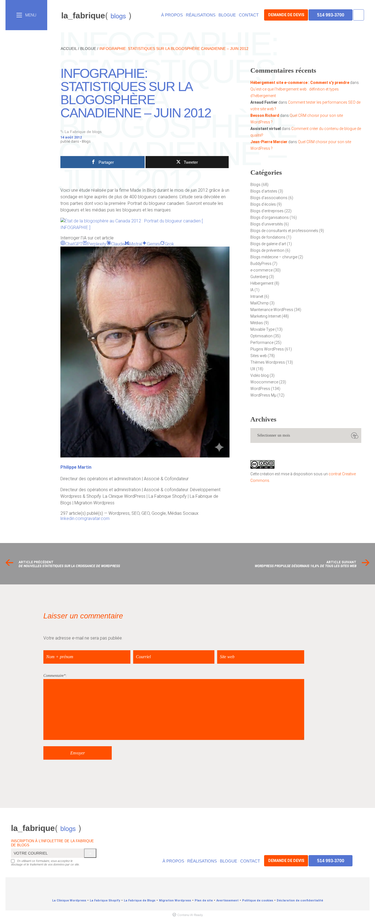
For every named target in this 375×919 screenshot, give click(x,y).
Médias (256, 323)
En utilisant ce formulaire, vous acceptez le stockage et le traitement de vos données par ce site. (45, 862)
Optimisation (261, 336)
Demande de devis (286, 15)
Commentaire (53, 676)
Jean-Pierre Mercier (268, 142)
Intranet (256, 296)
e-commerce (261, 270)
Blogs (86, 141)
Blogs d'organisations (269, 217)
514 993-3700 (330, 15)
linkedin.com (72, 518)
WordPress (260, 388)
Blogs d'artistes (263, 191)
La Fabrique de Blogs (139, 900)
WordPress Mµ (263, 395)
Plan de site (204, 900)
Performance (261, 342)
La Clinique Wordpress (69, 900)
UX (252, 369)
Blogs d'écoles (263, 204)
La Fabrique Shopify (105, 900)
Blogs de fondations (268, 237)
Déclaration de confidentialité (300, 900)
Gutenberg (259, 277)
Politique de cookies (257, 900)
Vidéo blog (259, 375)
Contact (249, 15)
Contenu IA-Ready (190, 915)
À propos (172, 15)
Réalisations (201, 15)
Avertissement (227, 900)
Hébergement (261, 283)
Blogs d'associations (268, 198)
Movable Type (262, 329)
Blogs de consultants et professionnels (284, 230)
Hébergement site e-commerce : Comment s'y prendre (299, 82)
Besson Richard (264, 115)
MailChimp (259, 303)
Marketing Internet (265, 316)
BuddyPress (261, 263)
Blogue (227, 15)
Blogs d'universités (266, 224)
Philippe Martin (75, 467)
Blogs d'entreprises (267, 211)
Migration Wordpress (175, 900)
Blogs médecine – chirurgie (273, 257)
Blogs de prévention (267, 250)
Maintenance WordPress (271, 309)
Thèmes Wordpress (267, 362)
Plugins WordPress (267, 349)
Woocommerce (264, 382)
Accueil (69, 48)
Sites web (258, 356)
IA (252, 290)
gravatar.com (97, 518)
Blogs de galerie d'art (268, 244)
